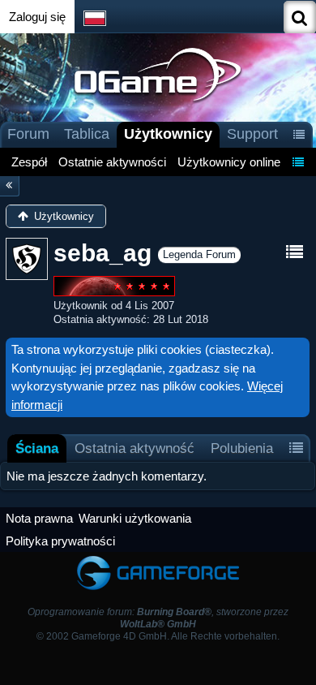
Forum (28, 134)
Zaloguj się (37, 17)
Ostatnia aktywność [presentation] (134, 448)
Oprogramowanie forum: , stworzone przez (158, 618)
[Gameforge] (158, 560)
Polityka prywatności (60, 541)
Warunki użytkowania (135, 518)
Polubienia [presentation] (242, 448)
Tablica (86, 134)
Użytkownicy (168, 134)
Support (252, 134)
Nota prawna (39, 518)
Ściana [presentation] (36, 448)
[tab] (36, 448)
